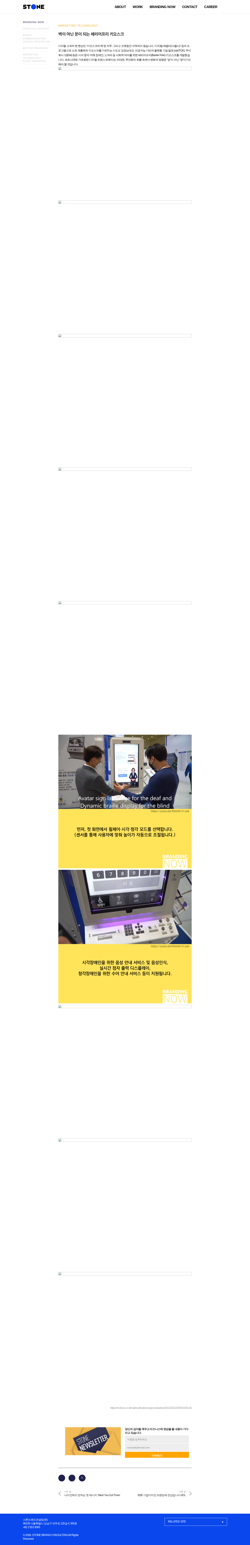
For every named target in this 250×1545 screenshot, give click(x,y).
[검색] (225, 7)
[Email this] (61, 1478)
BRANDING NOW (33, 22)
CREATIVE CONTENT (36, 28)
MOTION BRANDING (35, 48)
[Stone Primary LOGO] (33, 7)
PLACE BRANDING (34, 61)
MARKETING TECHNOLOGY (32, 55)
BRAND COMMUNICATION (34, 36)
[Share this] (72, 1478)
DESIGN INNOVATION (36, 41)
